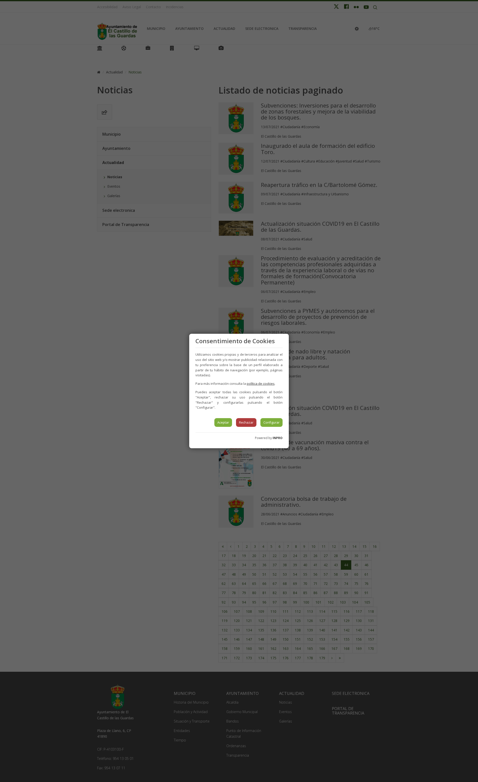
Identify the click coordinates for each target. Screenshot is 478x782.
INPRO (278, 438)
